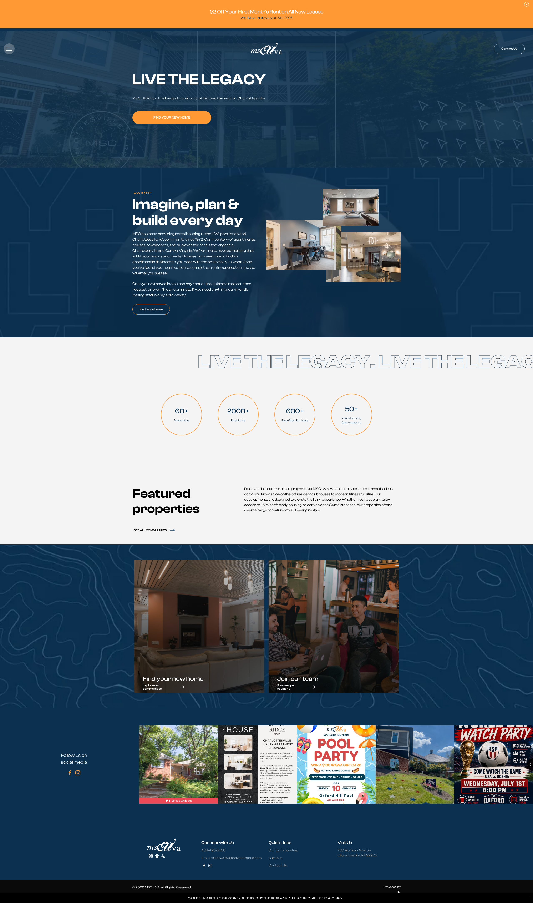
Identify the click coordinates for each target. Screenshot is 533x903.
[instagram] (78, 773)
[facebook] (70, 773)
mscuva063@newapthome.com (236, 858)
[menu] (9, 48)
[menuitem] (286, 850)
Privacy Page (332, 897)
